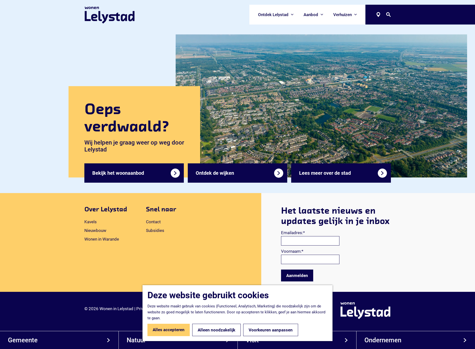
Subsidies (155, 230)
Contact (153, 221)
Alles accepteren (169, 329)
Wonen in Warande (101, 239)
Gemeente (23, 340)
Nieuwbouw (95, 230)
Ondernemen (382, 340)
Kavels (90, 221)
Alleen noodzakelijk (216, 329)
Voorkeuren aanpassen (271, 329)
